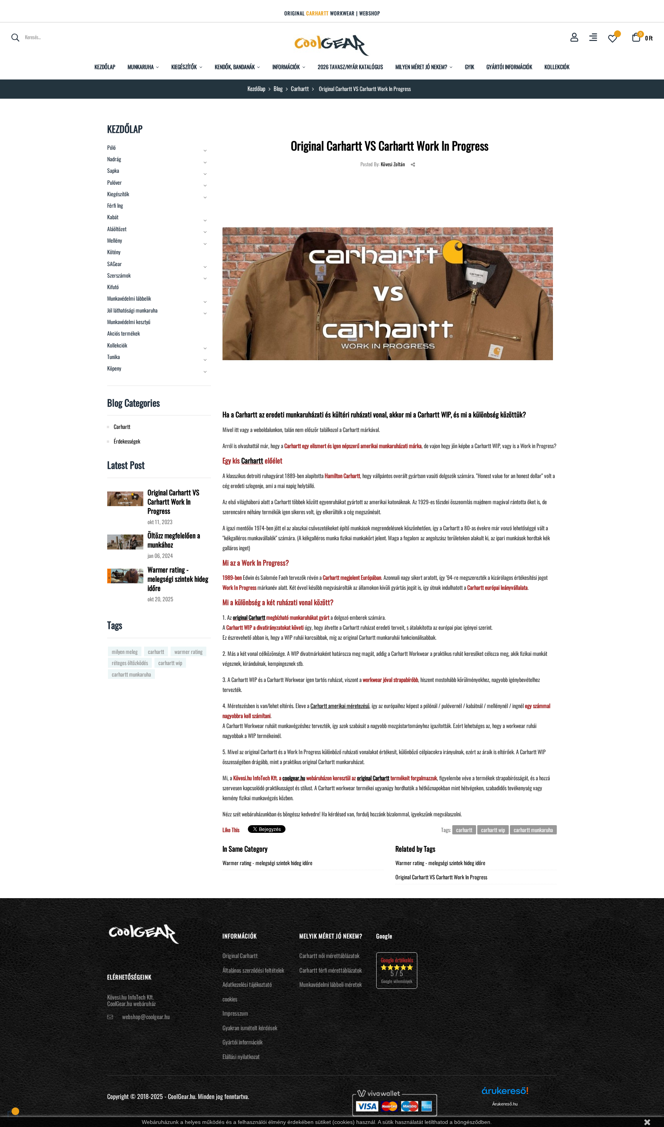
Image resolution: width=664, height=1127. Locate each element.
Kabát (112, 216)
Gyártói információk (242, 1042)
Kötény (113, 251)
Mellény (114, 240)
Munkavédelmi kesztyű (128, 321)
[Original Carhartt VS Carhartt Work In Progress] (125, 498)
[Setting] (593, 37)
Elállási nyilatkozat (241, 1056)
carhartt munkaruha (131, 674)
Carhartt (252, 460)
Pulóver (114, 182)
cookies (229, 999)
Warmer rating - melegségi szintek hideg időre (178, 578)
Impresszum (235, 1013)
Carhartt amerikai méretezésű (339, 706)
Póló (111, 147)
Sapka (113, 170)
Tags (114, 625)
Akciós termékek (123, 333)
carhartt (156, 651)
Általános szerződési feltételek (253, 970)
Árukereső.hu (505, 1104)
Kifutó (113, 286)
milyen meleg (125, 651)
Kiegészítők (118, 193)
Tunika (113, 356)
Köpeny (114, 368)
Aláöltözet (116, 228)
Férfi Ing (115, 205)
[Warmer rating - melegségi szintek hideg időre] (125, 575)
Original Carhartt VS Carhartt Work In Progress (173, 501)
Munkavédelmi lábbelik (129, 298)
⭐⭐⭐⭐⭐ (396, 970)
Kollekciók (117, 345)
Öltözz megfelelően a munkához (174, 539)
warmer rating (188, 651)
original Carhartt (249, 617)
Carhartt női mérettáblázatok (329, 955)
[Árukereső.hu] (505, 1093)
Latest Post (125, 465)
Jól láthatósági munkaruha (132, 310)
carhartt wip (170, 663)
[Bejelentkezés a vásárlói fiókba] (574, 37)
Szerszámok (119, 275)
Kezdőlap (125, 129)
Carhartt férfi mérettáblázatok (330, 970)
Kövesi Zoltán (393, 164)
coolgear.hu (293, 778)
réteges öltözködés (130, 663)
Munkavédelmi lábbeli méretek (330, 984)
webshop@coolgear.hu (146, 1016)
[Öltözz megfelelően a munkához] (125, 541)
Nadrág (114, 159)
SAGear (114, 263)
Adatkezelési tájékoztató (247, 984)
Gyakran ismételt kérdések (249, 1027)
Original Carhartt (240, 955)
